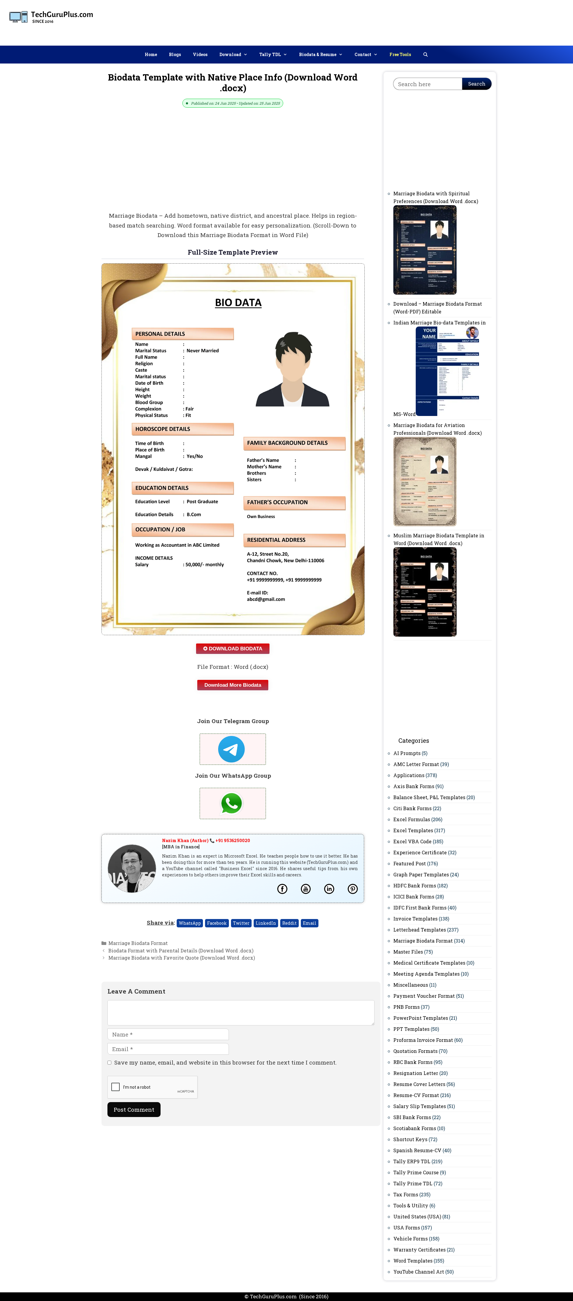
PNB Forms (406, 1007)
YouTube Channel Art (418, 1271)
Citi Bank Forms (412, 808)
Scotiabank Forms (414, 1128)
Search (477, 83)
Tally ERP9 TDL (411, 1161)
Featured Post (409, 863)
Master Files (408, 952)
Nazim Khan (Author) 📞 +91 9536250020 (206, 840)
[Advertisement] (460, 21)
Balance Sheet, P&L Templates (429, 797)
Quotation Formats (415, 1051)
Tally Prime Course (416, 1172)
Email (309, 923)
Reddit (289, 923)
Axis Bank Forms (413, 786)
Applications (408, 775)
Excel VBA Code (412, 841)
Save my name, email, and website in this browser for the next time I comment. (225, 1062)
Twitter (241, 923)
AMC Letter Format (416, 764)
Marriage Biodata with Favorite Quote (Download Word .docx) (181, 958)
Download (230, 54)
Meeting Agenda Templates (426, 974)
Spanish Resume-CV (417, 1150)
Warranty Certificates (419, 1249)
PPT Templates (411, 1029)
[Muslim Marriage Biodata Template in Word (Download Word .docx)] (425, 635)
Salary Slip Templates (419, 1106)
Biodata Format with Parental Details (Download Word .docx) (180, 950)
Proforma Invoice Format (423, 1040)
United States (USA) (417, 1216)
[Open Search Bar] (425, 55)
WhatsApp (190, 923)
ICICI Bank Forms (413, 896)
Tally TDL (270, 54)
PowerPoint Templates (420, 1018)
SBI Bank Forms (412, 1117)
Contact (363, 54)
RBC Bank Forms (412, 1062)
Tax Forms (405, 1194)
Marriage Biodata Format (138, 943)
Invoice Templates (415, 918)
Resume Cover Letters (419, 1084)
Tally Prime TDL (412, 1183)
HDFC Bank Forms (414, 885)
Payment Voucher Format (424, 996)
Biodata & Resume (317, 54)
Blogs (175, 54)
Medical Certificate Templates (429, 963)
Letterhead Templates (419, 929)
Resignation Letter (415, 1073)
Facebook (217, 923)
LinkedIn (266, 923)
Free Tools (400, 54)
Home (151, 54)
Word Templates (412, 1260)
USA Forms (406, 1227)
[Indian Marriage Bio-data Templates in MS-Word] (447, 414)
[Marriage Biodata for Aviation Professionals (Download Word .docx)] (425, 524)
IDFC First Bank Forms (419, 907)
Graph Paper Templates (421, 874)
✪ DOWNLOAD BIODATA (232, 649)
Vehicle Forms (410, 1238)
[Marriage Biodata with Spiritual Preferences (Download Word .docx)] (425, 293)
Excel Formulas (411, 819)
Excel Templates (413, 830)
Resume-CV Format (416, 1095)
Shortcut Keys (410, 1139)
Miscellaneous (410, 985)
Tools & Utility (410, 1205)
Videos (200, 54)
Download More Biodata (232, 685)
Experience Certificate (420, 852)
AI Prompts (406, 753)
